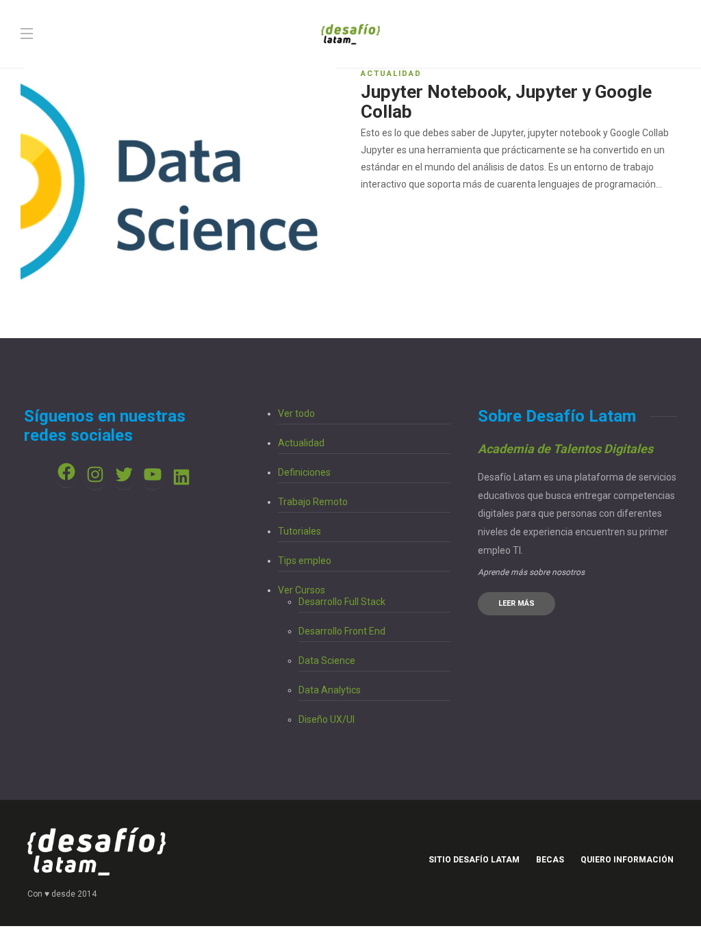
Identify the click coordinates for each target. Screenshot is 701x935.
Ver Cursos (301, 590)
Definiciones (304, 472)
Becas (550, 859)
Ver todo (296, 413)
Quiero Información (627, 859)
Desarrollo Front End (341, 631)
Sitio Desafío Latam (474, 859)
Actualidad (391, 73)
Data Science (326, 660)
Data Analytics (329, 690)
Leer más (516, 603)
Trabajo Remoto (313, 502)
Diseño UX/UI (326, 719)
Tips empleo (304, 560)
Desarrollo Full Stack (341, 601)
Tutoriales (299, 531)
